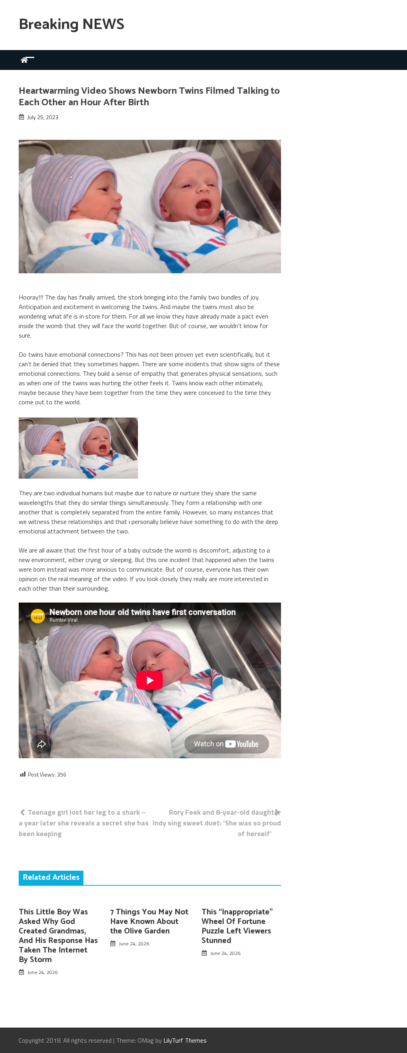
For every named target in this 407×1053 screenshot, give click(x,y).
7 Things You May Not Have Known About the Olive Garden (149, 922)
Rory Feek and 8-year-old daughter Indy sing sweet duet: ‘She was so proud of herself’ (217, 823)
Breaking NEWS (71, 24)
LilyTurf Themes (185, 1040)
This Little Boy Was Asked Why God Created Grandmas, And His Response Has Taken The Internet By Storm (58, 936)
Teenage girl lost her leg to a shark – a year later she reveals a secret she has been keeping (84, 823)
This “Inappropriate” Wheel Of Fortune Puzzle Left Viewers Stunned (237, 926)
